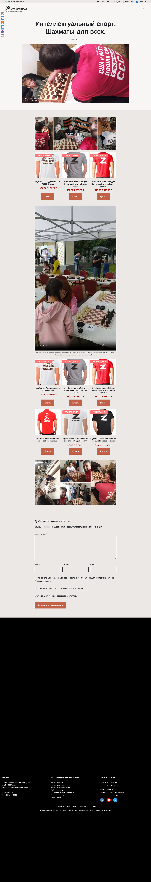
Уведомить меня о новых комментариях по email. (60, 588)
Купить (48, 196)
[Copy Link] (2, 13)
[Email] (2, 35)
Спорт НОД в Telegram (108, 783)
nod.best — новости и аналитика (112, 793)
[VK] (2, 18)
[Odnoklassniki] (2, 22)
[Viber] (2, 31)
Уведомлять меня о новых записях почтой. (57, 596)
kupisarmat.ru (49, 810)
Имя (37, 564)
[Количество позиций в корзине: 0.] (143, 8)
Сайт (92, 564)
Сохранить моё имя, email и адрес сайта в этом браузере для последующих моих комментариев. (75, 579)
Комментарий (41, 534)
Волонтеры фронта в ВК (109, 796)
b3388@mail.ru (12, 785)
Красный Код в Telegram (109, 786)
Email (65, 564)
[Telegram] (2, 27)
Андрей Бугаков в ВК (107, 789)
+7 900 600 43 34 (15, 783)
